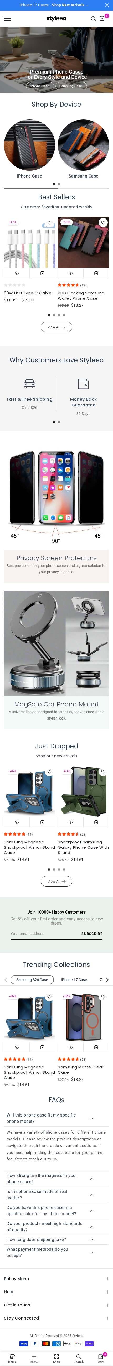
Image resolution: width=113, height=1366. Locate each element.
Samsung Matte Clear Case (81, 1069)
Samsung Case (70, 86)
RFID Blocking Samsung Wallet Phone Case (81, 295)
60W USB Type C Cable (28, 293)
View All (54, 327)
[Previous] (9, 979)
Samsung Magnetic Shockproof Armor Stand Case (29, 847)
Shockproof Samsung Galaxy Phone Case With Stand (83, 847)
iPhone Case (39, 86)
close (107, 5)
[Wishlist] (49, 222)
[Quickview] (17, 273)
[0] (102, 19)
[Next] (104, 979)
